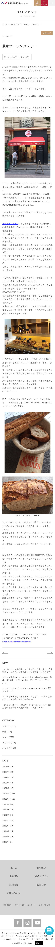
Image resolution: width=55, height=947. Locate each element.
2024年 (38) (7, 777)
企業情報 (13, 876)
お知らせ (41, 884)
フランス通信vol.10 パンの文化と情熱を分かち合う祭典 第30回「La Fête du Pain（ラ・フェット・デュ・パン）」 (27, 680)
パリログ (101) (9, 747)
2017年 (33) (7, 815)
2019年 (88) (7, 804)
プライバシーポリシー (25, 905)
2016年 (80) (7, 820)
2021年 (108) (8, 793)
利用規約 (7, 905)
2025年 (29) (7, 772)
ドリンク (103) (9, 742)
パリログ (47, 33)
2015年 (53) (7, 825)
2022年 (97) (7, 788)
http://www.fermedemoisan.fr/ (16, 641)
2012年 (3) (7, 842)
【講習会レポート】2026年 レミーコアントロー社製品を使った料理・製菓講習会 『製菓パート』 (26, 706)
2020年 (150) (8, 798)
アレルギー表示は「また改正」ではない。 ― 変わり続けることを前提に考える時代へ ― (27, 698)
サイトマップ (44, 905)
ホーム (5, 24)
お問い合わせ (14, 892)
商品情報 (41, 867)
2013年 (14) (7, 836)
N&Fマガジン (16, 24)
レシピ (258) (8, 737)
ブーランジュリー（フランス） (17, 57)
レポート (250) (9, 726)
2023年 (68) (7, 782)
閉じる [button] (39, 943)
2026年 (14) (7, 766)
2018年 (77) (7, 809)
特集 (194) (7, 731)
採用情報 (13, 884)
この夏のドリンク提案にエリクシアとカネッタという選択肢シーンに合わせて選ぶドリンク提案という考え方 (27, 670)
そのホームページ (10, 223)
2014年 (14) (7, 831)
